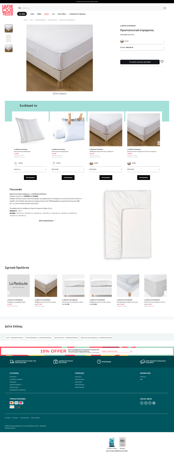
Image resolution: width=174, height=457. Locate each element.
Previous (15, 144)
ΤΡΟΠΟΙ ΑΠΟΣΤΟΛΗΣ (24, 417)
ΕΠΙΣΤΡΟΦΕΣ (7, 417)
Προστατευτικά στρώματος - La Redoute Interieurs (96, 338)
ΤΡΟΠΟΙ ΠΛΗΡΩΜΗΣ (35, 417)
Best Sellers (62, 14)
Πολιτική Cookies (14, 387)
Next (159, 143)
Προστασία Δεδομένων (15, 384)
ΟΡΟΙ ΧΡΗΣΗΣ (15, 417)
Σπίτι (32, 14)
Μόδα (39, 14)
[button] (20, 8)
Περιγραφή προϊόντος (127, 34)
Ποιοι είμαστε (13, 376)
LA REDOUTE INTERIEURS (15, 300)
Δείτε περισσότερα (46, 220)
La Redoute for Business (77, 14)
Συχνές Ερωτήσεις (79, 379)
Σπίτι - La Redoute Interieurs (14, 338)
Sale (53, 14)
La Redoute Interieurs (128, 25)
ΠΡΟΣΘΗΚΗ (30, 177)
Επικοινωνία (78, 376)
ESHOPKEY (13, 428)
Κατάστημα (143, 376)
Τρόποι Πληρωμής (79, 387)
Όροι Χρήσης (13, 382)
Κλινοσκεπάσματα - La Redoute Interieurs (38, 338)
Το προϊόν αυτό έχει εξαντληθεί (140, 62)
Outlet (46, 14)
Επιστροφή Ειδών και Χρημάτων (18, 390)
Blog (141, 379)
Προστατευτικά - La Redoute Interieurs (66, 338)
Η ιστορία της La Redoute (16, 379)
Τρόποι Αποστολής (79, 384)
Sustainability (78, 382)
